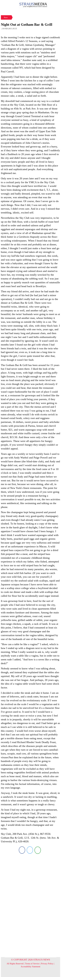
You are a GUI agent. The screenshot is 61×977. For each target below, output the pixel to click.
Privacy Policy (47, 964)
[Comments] (37, 850)
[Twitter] (30, 850)
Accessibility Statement (30, 966)
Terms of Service (32, 964)
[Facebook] (22, 850)
